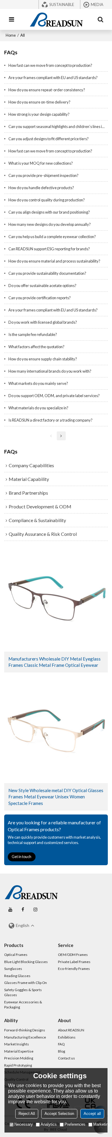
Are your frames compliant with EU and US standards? (53, 77)
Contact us (66, 1058)
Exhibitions (67, 1037)
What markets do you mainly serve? (38, 383)
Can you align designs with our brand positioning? (49, 212)
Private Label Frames (74, 961)
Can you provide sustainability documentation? (47, 273)
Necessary (23, 1124)
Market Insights (16, 1044)
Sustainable (61, 4)
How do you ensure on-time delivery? (39, 102)
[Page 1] (51, 435)
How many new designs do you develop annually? (49, 224)
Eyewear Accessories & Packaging (23, 1005)
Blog (61, 1051)
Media (97, 4)
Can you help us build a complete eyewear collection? (52, 236)
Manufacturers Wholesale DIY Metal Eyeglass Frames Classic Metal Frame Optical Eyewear (54, 662)
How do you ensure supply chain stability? (42, 359)
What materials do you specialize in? (38, 407)
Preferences (75, 1124)
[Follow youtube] (10, 909)
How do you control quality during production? (46, 200)
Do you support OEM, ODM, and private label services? (54, 395)
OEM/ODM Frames (73, 954)
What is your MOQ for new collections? (40, 163)
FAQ (61, 1044)
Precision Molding (18, 1058)
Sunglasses (13, 968)
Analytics (49, 1124)
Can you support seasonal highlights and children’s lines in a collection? (58, 126)
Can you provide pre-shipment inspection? (43, 175)
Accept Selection (59, 1113)
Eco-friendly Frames (74, 968)
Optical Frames (15, 954)
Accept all (92, 1113)
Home (11, 35)
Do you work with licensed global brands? (42, 322)
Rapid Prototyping (18, 1065)
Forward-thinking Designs (24, 1030)
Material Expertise (18, 1051)
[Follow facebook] (23, 909)
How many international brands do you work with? (49, 371)
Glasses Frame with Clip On (25, 982)
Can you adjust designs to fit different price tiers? (48, 138)
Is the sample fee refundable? (32, 334)
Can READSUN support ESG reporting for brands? (49, 248)
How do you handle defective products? (41, 187)
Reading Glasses (17, 976)
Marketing (101, 1124)
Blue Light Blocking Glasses (26, 961)
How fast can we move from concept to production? (50, 65)
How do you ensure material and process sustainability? (54, 261)
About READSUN (71, 1030)
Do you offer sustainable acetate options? (42, 285)
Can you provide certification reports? (39, 297)
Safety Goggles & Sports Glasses (23, 992)
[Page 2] (61, 435)
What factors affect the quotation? (36, 346)
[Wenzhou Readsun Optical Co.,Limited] (56, 19)
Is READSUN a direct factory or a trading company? (50, 420)
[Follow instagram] (35, 909)
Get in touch (21, 856)
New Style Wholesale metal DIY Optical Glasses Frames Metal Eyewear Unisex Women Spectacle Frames (55, 797)
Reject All (27, 1113)
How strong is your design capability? (39, 114)
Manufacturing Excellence (25, 1037)
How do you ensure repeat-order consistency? (46, 89)
